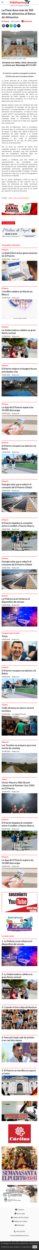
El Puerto (5, 21)
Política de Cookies (20, 1221)
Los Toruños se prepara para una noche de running (19, 747)
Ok (35, 1247)
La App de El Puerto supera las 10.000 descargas (17, 409)
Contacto (20, 1210)
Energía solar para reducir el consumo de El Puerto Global (17, 486)
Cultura (4, 779)
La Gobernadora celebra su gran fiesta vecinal (17, 976)
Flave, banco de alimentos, (18, 198)
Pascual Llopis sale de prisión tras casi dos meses (18, 1039)
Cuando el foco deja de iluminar (20, 1007)
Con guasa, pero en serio (11, 633)
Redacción (28, 21)
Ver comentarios (8, 223)
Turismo (5, 705)
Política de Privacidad (20, 1217)
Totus (5, 636)
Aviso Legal (20, 1214)
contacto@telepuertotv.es (19, 1235)
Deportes (5, 742)
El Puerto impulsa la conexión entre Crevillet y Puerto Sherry (18, 524)
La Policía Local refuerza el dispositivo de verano (16, 600)
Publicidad (20, 1225)
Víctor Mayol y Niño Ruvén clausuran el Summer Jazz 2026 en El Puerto (18, 785)
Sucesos (5, 596)
